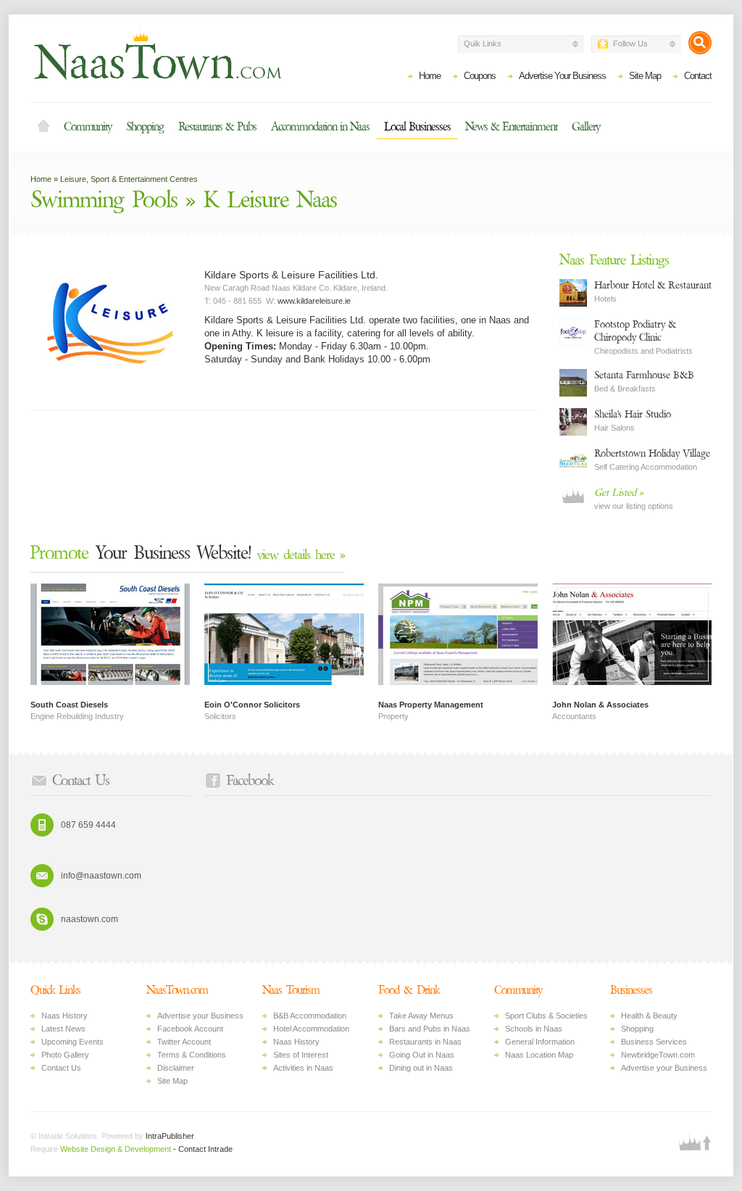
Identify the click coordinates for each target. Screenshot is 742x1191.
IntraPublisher (169, 1136)
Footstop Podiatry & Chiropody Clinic (635, 331)
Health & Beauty (649, 1015)
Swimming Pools (104, 200)
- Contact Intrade (203, 1149)
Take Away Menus (421, 1015)
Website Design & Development (115, 1149)
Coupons (480, 75)
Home (430, 75)
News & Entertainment (511, 127)
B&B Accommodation (309, 1015)
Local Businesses (417, 127)
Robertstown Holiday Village (652, 453)
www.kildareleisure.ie (314, 300)
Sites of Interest (300, 1054)
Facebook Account (190, 1028)
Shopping (145, 127)
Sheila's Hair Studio (632, 414)
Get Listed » (618, 492)
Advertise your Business (200, 1015)
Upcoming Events (72, 1041)
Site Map (645, 75)
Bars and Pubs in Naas (429, 1028)
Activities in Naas (303, 1067)
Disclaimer (175, 1067)
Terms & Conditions (191, 1054)
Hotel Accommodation (311, 1028)
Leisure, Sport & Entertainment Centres (129, 179)
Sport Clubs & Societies (546, 1015)
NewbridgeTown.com (658, 1054)
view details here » (301, 555)
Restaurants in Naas (425, 1041)
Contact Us (61, 1067)
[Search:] (700, 42)
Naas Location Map (539, 1054)
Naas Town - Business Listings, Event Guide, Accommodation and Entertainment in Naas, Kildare (157, 55)
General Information (540, 1041)
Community (88, 127)
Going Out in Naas (421, 1054)
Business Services (654, 1041)
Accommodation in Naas (320, 127)
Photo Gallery (65, 1054)
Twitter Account (184, 1041)
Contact (698, 75)
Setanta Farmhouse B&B (644, 375)
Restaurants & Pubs (217, 127)
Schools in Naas (533, 1028)
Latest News (63, 1028)
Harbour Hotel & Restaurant (653, 285)
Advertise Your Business (562, 75)
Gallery (586, 127)
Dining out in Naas (421, 1067)
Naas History (64, 1015)
